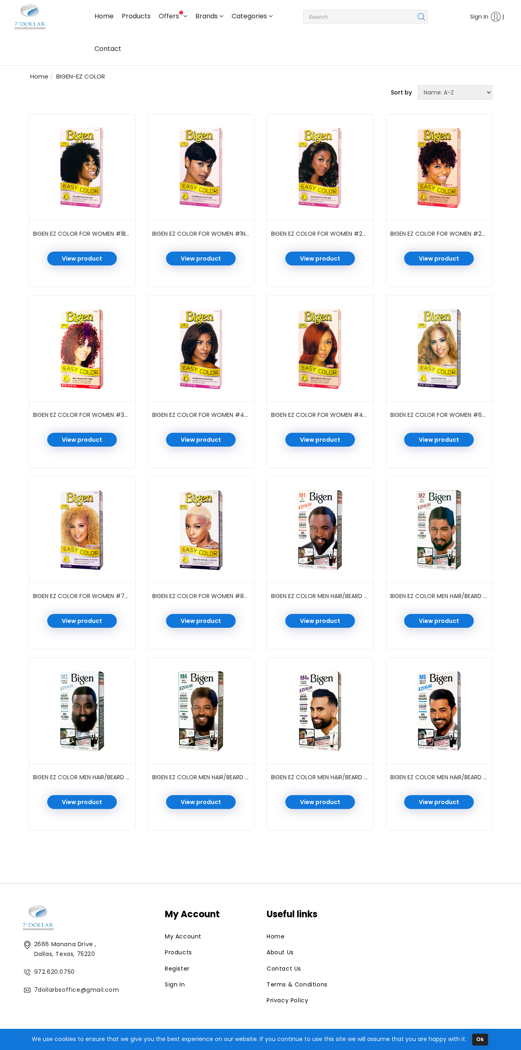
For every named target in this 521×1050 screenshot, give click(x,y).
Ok (480, 1039)
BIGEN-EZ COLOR (80, 76)
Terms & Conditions (297, 984)
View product (82, 258)
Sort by (401, 92)
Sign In (479, 17)
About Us (280, 952)
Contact (107, 48)
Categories (250, 16)
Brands (207, 16)
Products (136, 16)
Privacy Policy (287, 1000)
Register (177, 969)
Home (104, 16)
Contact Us (284, 969)
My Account (183, 936)
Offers (170, 16)
